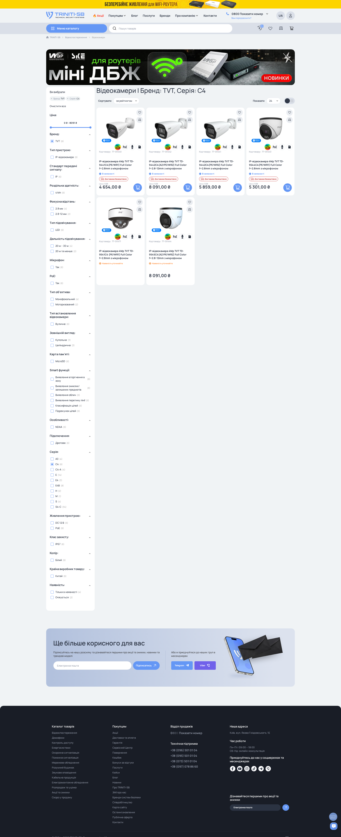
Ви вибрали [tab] (57, 92)
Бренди (165, 16)
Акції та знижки (61, 792)
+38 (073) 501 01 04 (183, 761)
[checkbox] (70, 141)
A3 (56, 458)
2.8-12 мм (61, 214)
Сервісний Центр (122, 747)
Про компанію (185, 15)
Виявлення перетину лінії (70, 400)
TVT (57, 141)
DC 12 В (59, 522)
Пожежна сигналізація (65, 757)
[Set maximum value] (51, 127)
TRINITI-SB (55, 37)
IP (56, 176)
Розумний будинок (63, 767)
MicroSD (60, 361)
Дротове (60, 443)
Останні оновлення (123, 812)
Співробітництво (122, 802)
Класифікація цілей (66, 405)
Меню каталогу (68, 28)
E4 (56, 480)
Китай (59, 576)
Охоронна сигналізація (65, 752)
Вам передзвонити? (241, 18)
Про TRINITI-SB (121, 787)
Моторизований (64, 304)
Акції (115, 732)
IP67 (57, 544)
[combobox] (170, 28)
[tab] (70, 135)
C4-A (58, 469)
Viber (202, 665)
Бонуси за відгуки (123, 762)
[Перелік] (292, 101)
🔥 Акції (98, 16)
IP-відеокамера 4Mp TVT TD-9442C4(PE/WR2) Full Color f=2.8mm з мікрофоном (216, 165)
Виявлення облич (65, 395)
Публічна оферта (122, 817)
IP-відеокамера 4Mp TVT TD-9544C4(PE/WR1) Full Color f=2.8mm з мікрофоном (266, 165)
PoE (57, 528)
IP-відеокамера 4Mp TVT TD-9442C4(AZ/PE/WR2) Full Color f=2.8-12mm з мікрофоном (168, 165)
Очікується (62, 597)
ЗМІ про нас (119, 792)
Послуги (149, 16)
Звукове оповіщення (64, 772)
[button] (270, 28)
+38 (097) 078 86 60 (184, 766)
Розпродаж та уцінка (64, 787)
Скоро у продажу (62, 797)
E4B (57, 485)
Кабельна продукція (64, 777)
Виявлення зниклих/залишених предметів (68, 387)
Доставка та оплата (124, 737)
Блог (134, 16)
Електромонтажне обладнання (70, 782)
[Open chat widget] (333, 826)
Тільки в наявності (66, 592)
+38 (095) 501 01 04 (183, 756)
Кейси (116, 772)
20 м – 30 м (62, 245)
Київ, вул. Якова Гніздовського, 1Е (250, 732)
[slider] (70, 127)
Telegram (179, 665)
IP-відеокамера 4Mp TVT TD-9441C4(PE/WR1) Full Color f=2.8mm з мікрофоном (116, 165)
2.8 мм (59, 208)
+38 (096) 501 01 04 (183, 750)
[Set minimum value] (90, 127)
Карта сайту (119, 807)
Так (57, 267)
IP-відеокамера (64, 157)
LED (57, 229)
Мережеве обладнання (65, 762)
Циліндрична (63, 345)
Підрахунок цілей (65, 411)
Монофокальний (65, 299)
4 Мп (58, 192)
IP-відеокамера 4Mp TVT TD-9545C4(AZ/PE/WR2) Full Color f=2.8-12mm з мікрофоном (167, 254)
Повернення (119, 752)
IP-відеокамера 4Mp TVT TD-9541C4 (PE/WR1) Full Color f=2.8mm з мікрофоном (116, 254)
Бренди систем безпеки (126, 797)
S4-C (58, 506)
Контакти (210, 16)
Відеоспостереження (76, 37)
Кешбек (116, 757)
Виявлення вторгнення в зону (70, 378)
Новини (116, 782)
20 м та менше (63, 251)
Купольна (61, 340)
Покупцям (116, 15)
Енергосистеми (61, 747)
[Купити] (137, 187)
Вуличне (60, 324)
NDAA (58, 427)
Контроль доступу (63, 742)
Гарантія (117, 742)
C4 (57, 464)
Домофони (58, 737)
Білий (58, 560)
